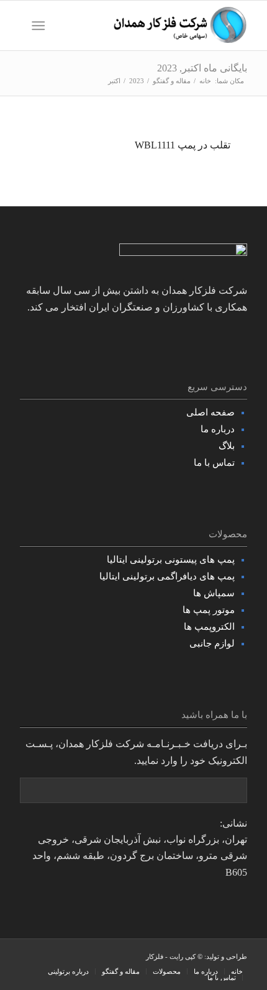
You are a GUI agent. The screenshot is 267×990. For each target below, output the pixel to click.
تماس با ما (214, 463)
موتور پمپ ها (209, 610)
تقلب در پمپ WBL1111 (182, 145)
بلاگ (227, 446)
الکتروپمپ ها (209, 627)
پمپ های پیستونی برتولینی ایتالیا (171, 560)
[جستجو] (64, 25)
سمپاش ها (214, 593)
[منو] (41, 25)
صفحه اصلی (210, 412)
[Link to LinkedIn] (47, 957)
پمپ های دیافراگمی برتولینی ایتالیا (167, 576)
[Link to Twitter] (85, 957)
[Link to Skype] (66, 957)
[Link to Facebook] (103, 957)
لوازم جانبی (212, 643)
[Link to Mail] (29, 957)
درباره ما (218, 429)
